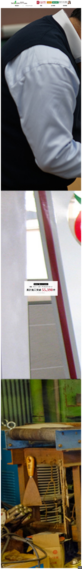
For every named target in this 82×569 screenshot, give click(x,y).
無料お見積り (55, 2)
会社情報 (53, 5)
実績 (41, 5)
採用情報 (65, 5)
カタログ (49, 2)
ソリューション (29, 5)
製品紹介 (17, 5)
